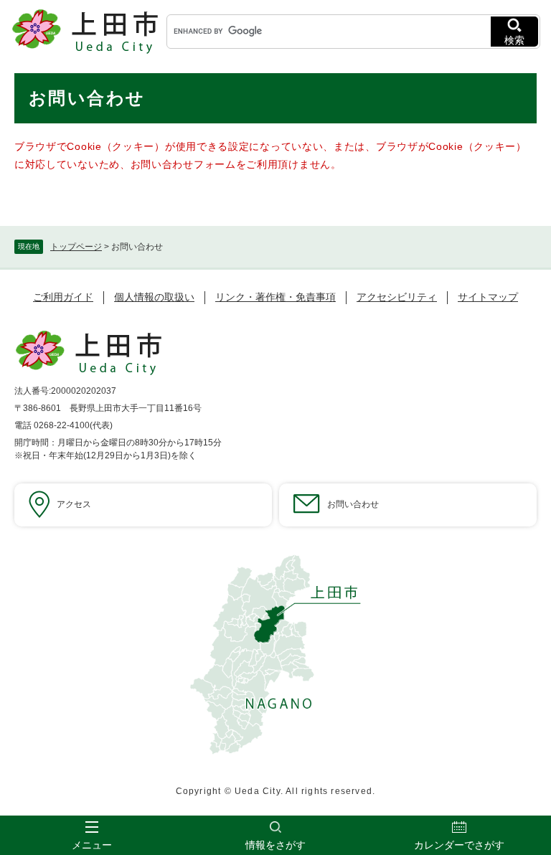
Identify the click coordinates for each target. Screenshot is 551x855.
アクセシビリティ (397, 297)
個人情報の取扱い (154, 297)
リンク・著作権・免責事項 (275, 297)
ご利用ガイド (63, 297)
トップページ (76, 247)
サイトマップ (488, 297)
